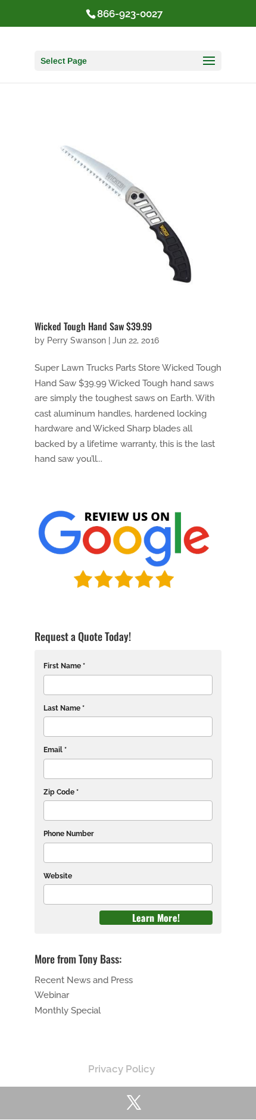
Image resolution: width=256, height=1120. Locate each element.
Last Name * (64, 708)
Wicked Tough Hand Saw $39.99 (93, 326)
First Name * (64, 666)
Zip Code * (61, 792)
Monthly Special (68, 1010)
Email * (55, 750)
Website (57, 876)
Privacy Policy (121, 1069)
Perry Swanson (76, 340)
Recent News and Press (84, 980)
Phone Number (68, 834)
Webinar (52, 995)
